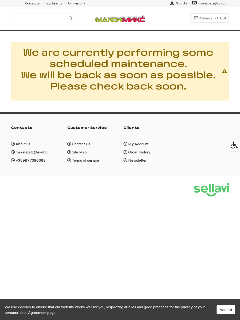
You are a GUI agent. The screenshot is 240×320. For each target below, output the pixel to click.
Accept (226, 309)
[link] (178, 3)
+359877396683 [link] (30, 160)
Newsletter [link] (137, 160)
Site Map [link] (79, 152)
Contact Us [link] (81, 143)
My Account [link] (138, 143)
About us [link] (23, 143)
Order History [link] (139, 152)
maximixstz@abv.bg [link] (32, 152)
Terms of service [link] (85, 160)
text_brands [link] (53, 3)
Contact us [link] (32, 3)
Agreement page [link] (42, 312)
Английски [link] (75, 3)
